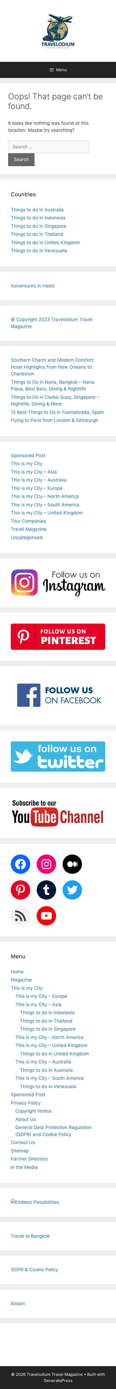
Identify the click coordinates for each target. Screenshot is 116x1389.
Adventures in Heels (33, 286)
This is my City (26, 463)
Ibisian (18, 1303)
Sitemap (20, 1150)
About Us (25, 1119)
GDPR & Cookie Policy (34, 1269)
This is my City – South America (45, 504)
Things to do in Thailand (37, 234)
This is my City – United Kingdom (47, 512)
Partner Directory (29, 1159)
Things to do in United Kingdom (45, 242)
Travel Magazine (28, 529)
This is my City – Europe (37, 488)
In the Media (24, 1167)
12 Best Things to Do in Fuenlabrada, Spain (57, 412)
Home (17, 971)
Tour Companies (28, 521)
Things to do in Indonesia (38, 217)
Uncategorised (27, 537)
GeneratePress (58, 1380)
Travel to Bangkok (30, 1236)
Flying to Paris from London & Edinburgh (54, 420)
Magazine (21, 979)
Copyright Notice (33, 1111)
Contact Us (23, 1142)
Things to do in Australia (37, 209)
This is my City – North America (45, 496)
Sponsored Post (28, 455)
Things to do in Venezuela (39, 250)
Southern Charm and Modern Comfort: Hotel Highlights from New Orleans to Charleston (52, 366)
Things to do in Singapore (38, 226)
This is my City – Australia (39, 480)
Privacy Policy (25, 1103)
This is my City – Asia (34, 472)
